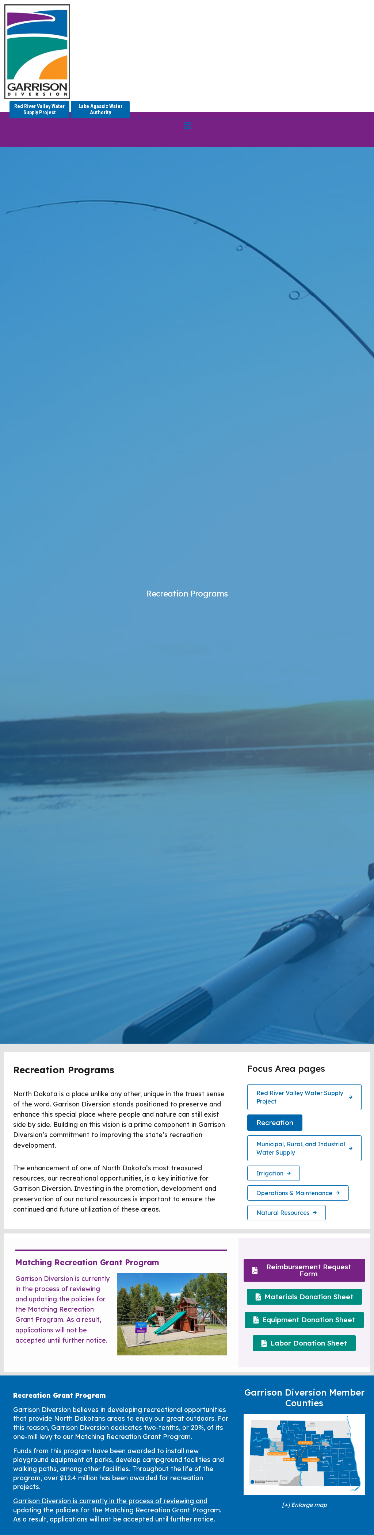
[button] (187, 126)
